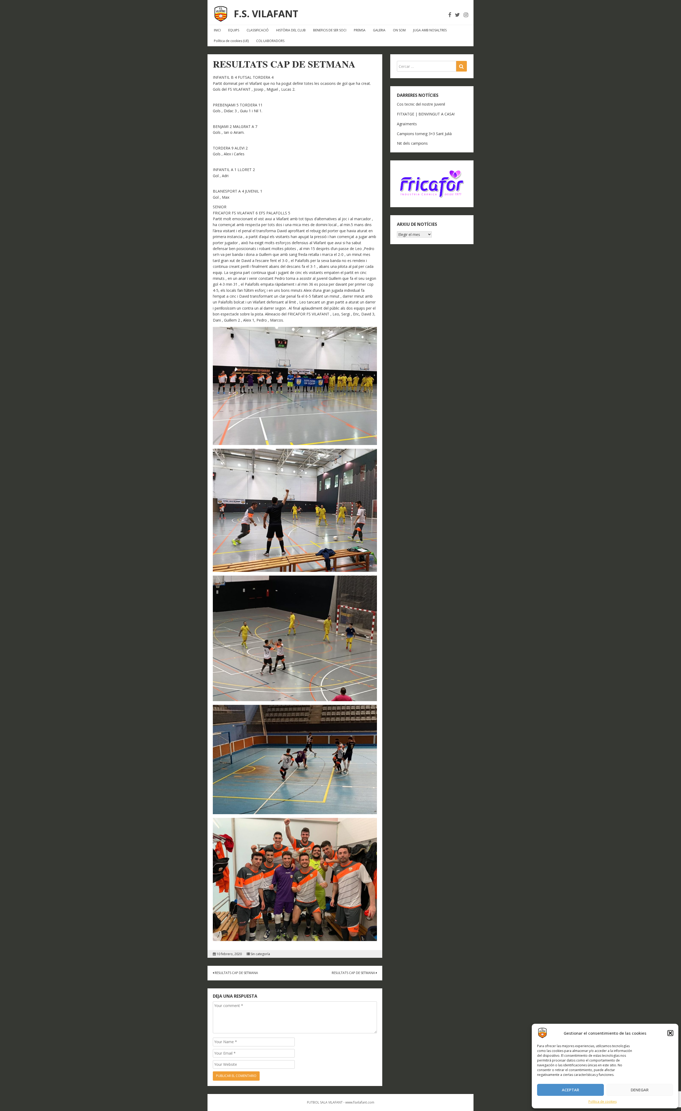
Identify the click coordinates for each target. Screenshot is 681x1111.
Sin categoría (260, 954)
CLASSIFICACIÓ (258, 30)
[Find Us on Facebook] (449, 14)
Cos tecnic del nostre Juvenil (421, 104)
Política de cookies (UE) (231, 41)
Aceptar (570, 1089)
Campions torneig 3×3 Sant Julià (424, 133)
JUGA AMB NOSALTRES (430, 30)
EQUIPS (233, 30)
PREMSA (360, 30)
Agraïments (407, 123)
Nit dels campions (412, 143)
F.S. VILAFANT (266, 13)
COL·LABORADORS (270, 41)
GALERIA (379, 30)
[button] (670, 1033)
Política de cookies (602, 1101)
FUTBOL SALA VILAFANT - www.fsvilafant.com (340, 1102)
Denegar (640, 1089)
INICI (217, 30)
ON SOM (399, 30)
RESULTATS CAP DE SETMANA (236, 973)
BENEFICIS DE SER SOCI (329, 30)
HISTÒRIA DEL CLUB (291, 30)
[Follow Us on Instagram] (466, 14)
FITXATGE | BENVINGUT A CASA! (426, 113)
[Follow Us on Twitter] (457, 14)
